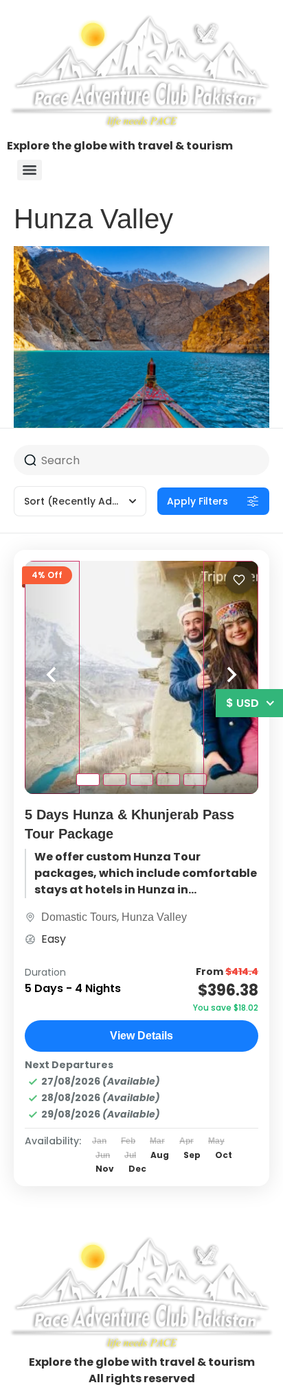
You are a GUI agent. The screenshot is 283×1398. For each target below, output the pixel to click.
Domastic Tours (79, 917)
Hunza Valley (154, 917)
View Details (141, 1035)
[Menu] (29, 170)
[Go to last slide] (52, 677)
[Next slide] (230, 677)
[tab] (88, 779)
